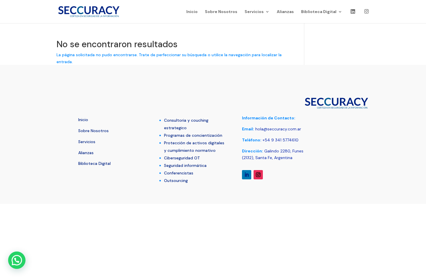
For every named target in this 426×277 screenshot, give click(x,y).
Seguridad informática (185, 165)
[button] (17, 260)
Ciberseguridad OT (182, 158)
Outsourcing (176, 180)
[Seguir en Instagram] (258, 174)
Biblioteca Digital (318, 12)
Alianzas (285, 12)
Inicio (192, 12)
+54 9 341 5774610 (280, 140)
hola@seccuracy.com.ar (277, 129)
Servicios (254, 12)
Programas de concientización (193, 135)
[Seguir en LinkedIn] (246, 174)
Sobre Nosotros (221, 12)
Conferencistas (178, 173)
